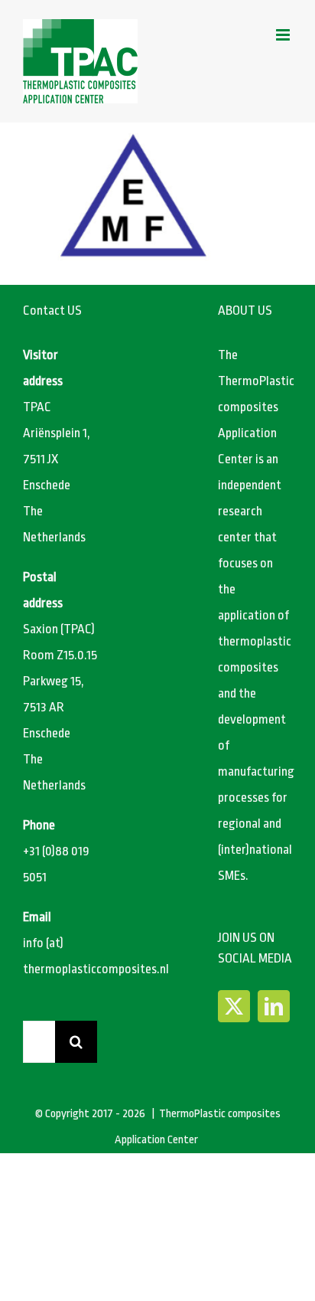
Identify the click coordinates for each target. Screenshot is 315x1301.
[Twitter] (234, 1006)
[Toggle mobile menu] (284, 35)
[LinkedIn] (274, 1006)
